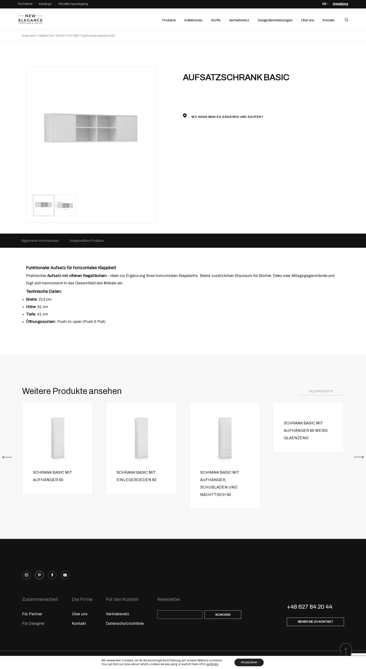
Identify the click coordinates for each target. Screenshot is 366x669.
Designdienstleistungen (275, 20)
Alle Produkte (321, 391)
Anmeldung (340, 4)
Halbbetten (46, 35)
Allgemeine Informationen (40, 240)
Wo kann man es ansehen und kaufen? (227, 116)
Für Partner (25, 4)
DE (324, 4)
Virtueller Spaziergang (73, 4)
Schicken (222, 614)
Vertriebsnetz (239, 20)
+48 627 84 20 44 (309, 606)
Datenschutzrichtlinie (125, 623)
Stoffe (215, 20)
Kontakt (329, 20)
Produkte (169, 20)
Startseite (29, 35)
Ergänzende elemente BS (97, 35)
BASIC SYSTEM (67, 35)
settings (212, 664)
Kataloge (45, 4)
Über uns (307, 20)
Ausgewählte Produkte (87, 240)
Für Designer (33, 623)
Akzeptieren (249, 662)
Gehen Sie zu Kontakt (315, 621)
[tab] (40, 240)
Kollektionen (193, 20)
